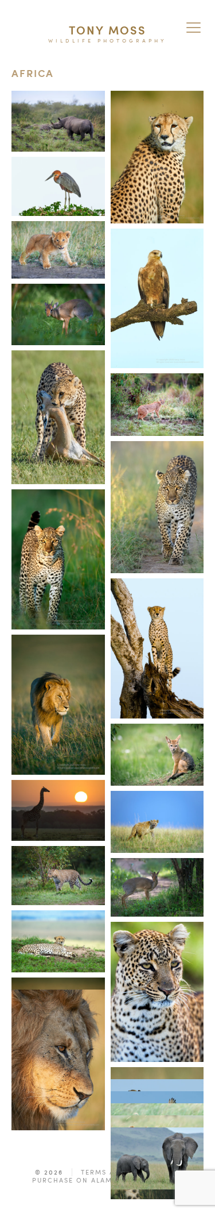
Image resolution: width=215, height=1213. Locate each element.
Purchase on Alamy (75, 1180)
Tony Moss (107, 30)
